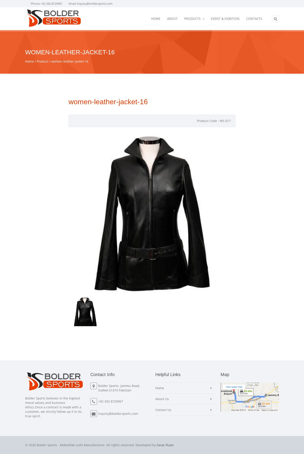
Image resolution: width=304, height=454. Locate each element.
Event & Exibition (225, 18)
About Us (162, 399)
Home (155, 18)
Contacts (254, 18)
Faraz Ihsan (165, 445)
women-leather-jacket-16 (69, 61)
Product (42, 61)
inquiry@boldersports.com (95, 4)
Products (192, 18)
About (172, 18)
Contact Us (163, 410)
